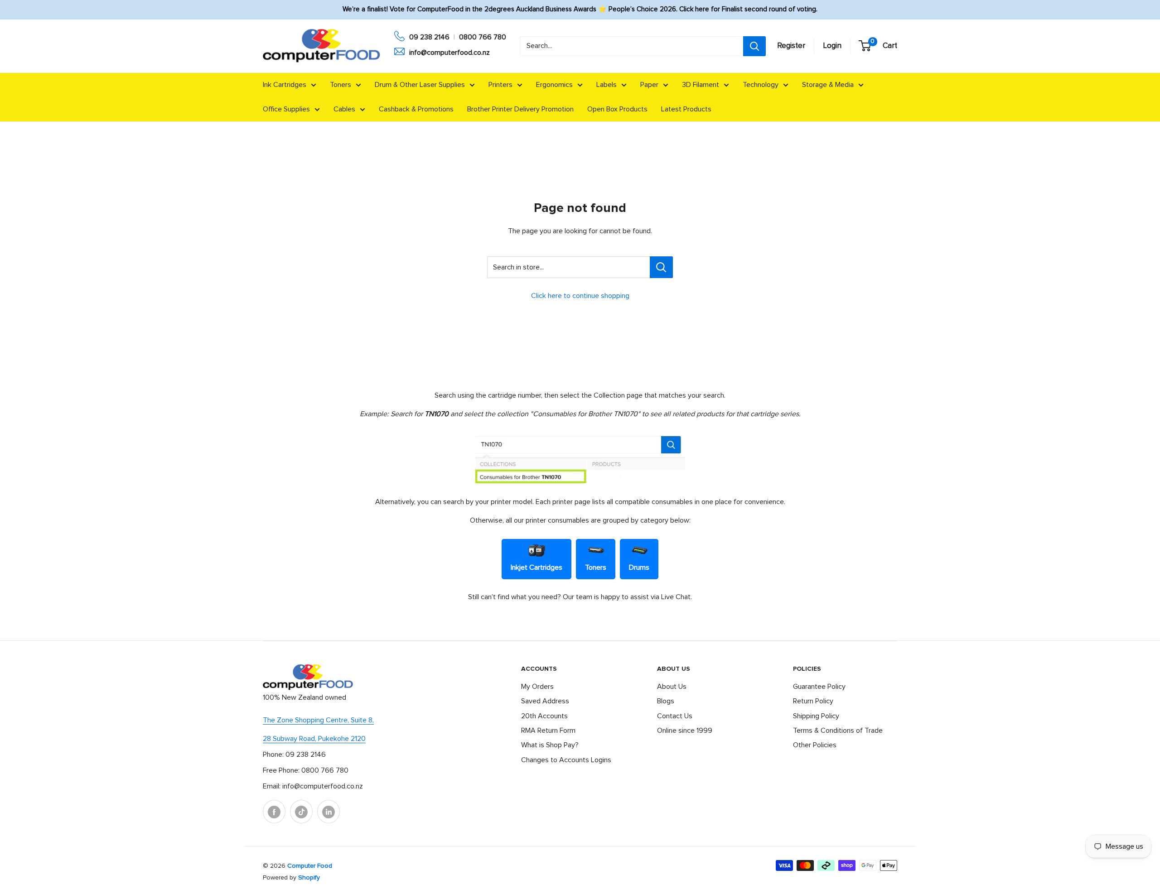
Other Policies (814, 745)
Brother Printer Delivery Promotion (520, 109)
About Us (671, 686)
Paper (649, 84)
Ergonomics (554, 84)
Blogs (665, 701)
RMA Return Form (548, 730)
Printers (500, 84)
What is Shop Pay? (550, 745)
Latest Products (686, 109)
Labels (606, 84)
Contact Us (674, 716)
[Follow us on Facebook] (274, 811)
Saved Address (545, 701)
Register (791, 46)
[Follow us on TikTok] (301, 811)
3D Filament (700, 84)
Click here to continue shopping (580, 295)
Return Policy (813, 701)
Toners (340, 84)
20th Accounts (544, 716)
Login (832, 46)
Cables (344, 109)
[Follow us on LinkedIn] (328, 811)
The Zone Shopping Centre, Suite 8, (318, 720)
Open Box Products (617, 109)
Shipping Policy (816, 716)
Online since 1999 (684, 730)
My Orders (537, 686)
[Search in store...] (661, 267)
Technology (760, 84)
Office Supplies (286, 109)
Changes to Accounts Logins (566, 760)
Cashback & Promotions (416, 109)
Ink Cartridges (284, 84)
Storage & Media (828, 84)
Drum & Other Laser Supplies (420, 84)
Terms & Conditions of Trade (838, 730)
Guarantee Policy (819, 686)
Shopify (309, 878)
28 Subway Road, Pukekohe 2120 (314, 738)
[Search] (754, 46)
